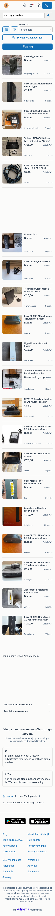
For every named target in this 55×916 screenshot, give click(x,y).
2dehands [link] (7, 871)
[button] (31, 5)
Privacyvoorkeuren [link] (37, 851)
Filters (29, 46)
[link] (6, 5)
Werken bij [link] (33, 859)
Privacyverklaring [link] (37, 845)
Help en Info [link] (34, 840)
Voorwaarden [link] (9, 845)
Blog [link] (4, 834)
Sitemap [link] (6, 877)
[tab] (6, 29)
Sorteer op (24, 24)
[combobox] (24, 15)
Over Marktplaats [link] (11, 859)
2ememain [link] (33, 871)
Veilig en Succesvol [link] (12, 840)
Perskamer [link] (8, 865)
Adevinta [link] (32, 865)
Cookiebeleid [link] (9, 851)
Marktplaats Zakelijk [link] (39, 834)
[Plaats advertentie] (47, 5)
